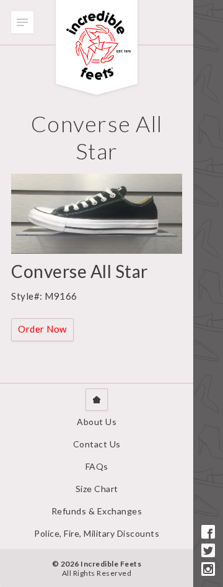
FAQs (96, 466)
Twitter (208, 550)
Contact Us (97, 444)
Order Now (42, 328)
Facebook (208, 532)
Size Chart (97, 488)
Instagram (208, 569)
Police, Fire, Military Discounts (96, 533)
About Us (96, 421)
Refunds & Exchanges (96, 511)
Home (96, 399)
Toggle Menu (22, 22)
